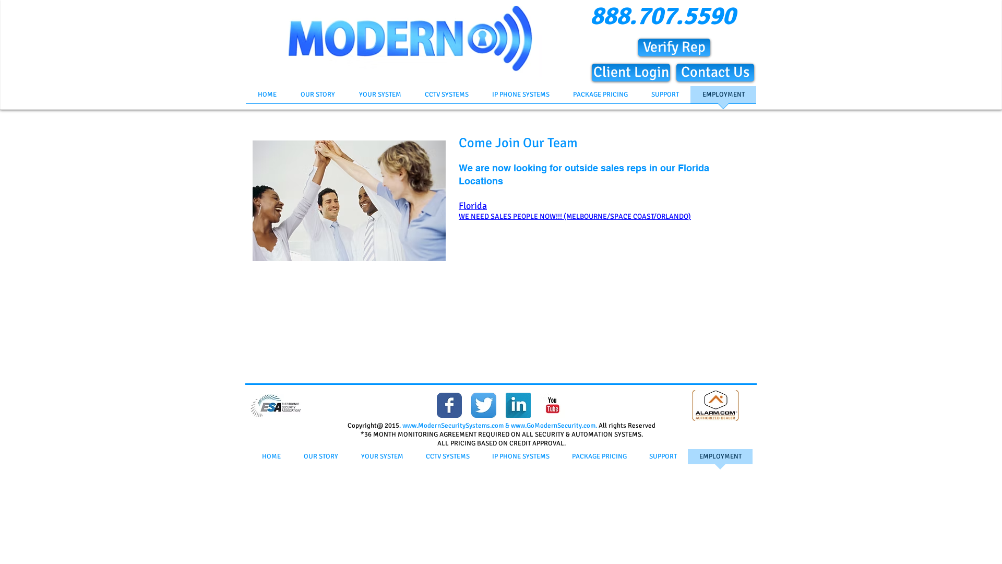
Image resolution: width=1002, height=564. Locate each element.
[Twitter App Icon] (483, 405)
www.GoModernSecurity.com (553, 425)
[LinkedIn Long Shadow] (518, 405)
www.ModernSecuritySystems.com (453, 425)
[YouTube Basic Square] (552, 405)
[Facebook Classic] (449, 405)
